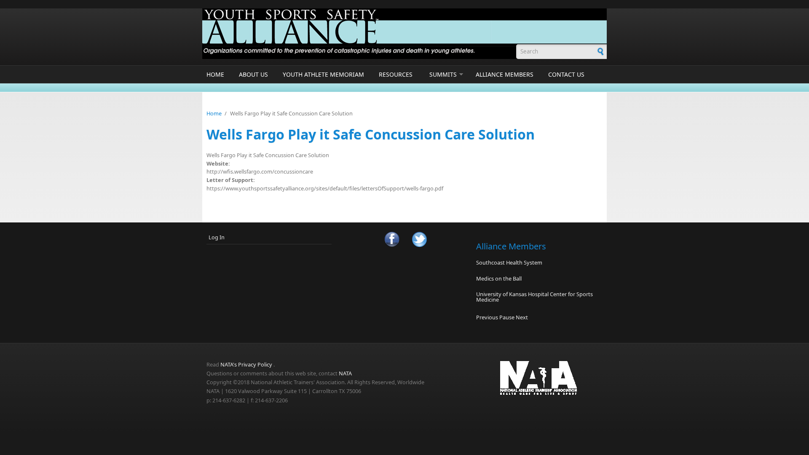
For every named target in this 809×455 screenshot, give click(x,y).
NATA (345, 373)
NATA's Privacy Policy (246, 364)
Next (522, 317)
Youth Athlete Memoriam (323, 74)
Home (215, 74)
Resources (396, 74)
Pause (506, 317)
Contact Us (566, 74)
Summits (443, 74)
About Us (253, 74)
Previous (487, 317)
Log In (217, 237)
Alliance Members (504, 74)
